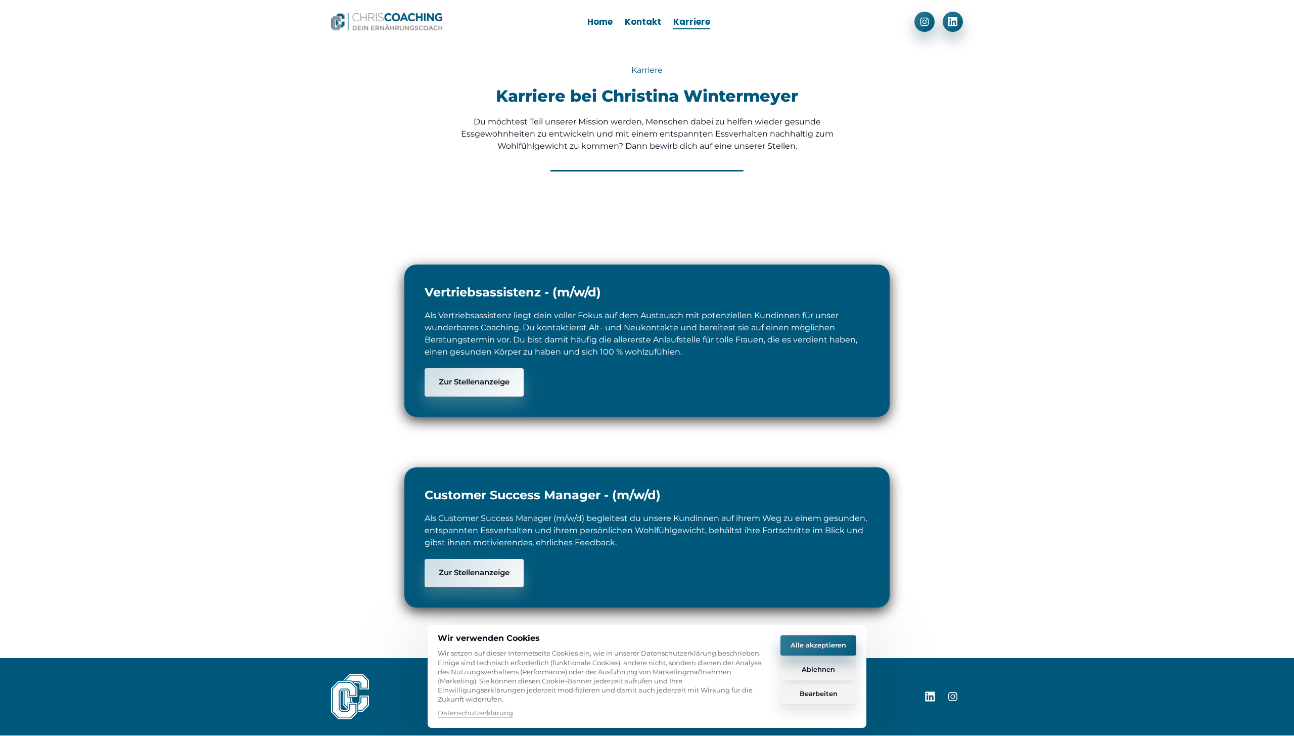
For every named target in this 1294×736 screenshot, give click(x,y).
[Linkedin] (953, 22)
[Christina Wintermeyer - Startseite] (386, 21)
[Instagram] (924, 22)
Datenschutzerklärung (475, 713)
